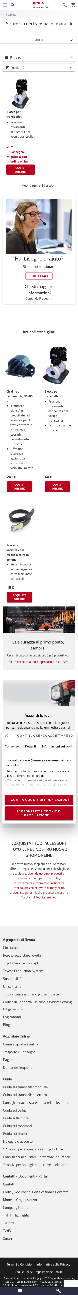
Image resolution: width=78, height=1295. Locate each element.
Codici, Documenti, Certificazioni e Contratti (36, 1191)
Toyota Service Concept (20, 963)
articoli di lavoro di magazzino (44, 888)
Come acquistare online (20, 1044)
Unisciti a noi (12, 986)
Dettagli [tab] (30, 746)
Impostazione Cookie (49, 1272)
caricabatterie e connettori (31, 883)
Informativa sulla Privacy (53, 1264)
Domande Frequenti (39, 298)
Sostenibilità (12, 978)
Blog (6, 1024)
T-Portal (9, 1223)
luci (37, 892)
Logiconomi (12, 1016)
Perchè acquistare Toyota (22, 955)
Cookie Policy (24, 1272)
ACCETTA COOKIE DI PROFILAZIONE (39, 799)
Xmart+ (8, 1238)
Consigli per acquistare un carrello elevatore (36, 1102)
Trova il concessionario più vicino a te (31, 994)
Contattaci (39, 276)
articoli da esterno (37, 873)
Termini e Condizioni (20, 1264)
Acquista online (21, 169)
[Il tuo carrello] (73, 5)
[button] (39, 68)
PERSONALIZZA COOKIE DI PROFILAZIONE (39, 813)
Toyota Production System (23, 970)
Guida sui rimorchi (16, 1133)
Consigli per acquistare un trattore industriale (37, 1156)
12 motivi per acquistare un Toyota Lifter (33, 1149)
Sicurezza (10, 14)
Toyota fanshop (46, 897)
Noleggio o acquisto (18, 1141)
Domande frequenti (18, 1067)
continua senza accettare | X (45, 735)
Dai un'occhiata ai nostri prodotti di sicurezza (38, 661)
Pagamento (12, 1059)
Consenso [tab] (12, 746)
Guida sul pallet (14, 1110)
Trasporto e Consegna (19, 1051)
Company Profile (15, 1207)
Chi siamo (10, 947)
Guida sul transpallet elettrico (25, 1094)
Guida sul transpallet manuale (25, 1086)
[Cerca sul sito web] (13, 5)
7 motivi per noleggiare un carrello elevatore (36, 1164)
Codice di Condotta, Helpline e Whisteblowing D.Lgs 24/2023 (37, 1005)
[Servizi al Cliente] (65, 5)
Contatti (9, 1184)
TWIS (7, 1230)
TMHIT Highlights (16, 1215)
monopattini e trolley (46, 878)
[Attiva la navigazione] (5, 5)
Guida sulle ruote (16, 1118)
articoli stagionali (21, 892)
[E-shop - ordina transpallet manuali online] (41, 5)
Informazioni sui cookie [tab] (58, 746)
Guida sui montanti (17, 1125)
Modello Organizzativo (20, 1199)
